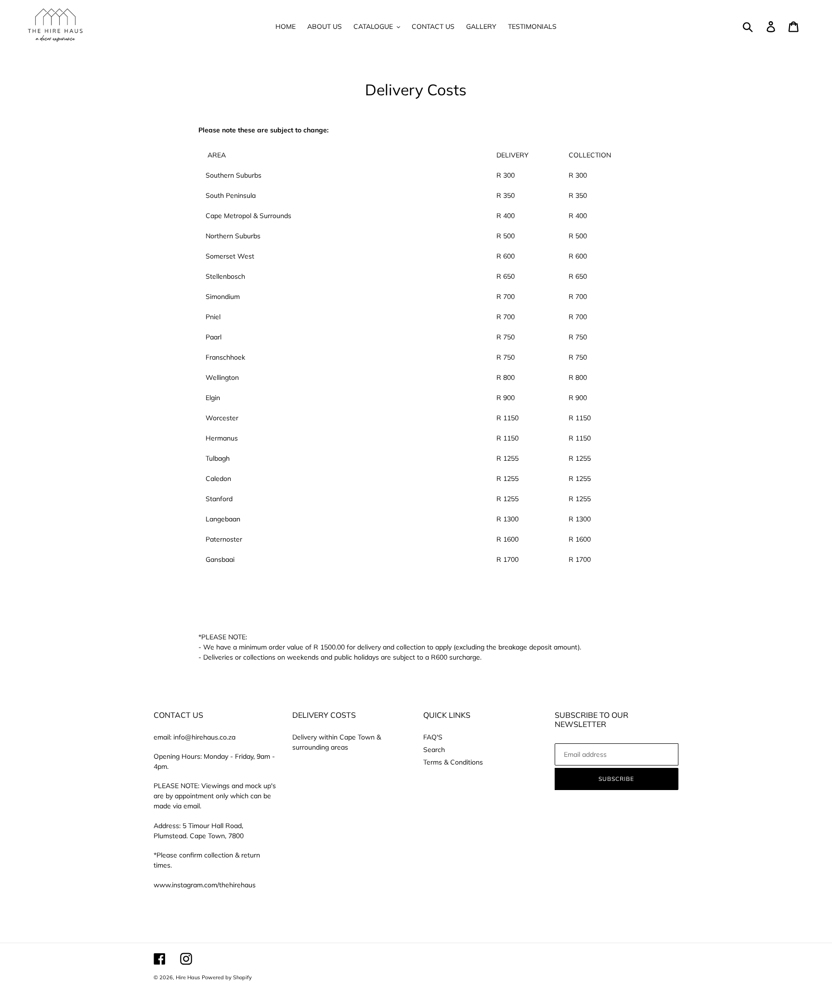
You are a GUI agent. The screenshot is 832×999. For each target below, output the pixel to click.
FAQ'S (432, 737)
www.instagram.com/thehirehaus (205, 885)
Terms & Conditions (453, 762)
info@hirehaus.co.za (204, 737)
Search (434, 749)
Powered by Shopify (227, 977)
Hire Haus (188, 977)
